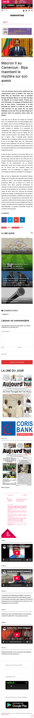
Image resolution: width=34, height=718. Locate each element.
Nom (2, 347)
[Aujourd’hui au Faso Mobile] (17, 705)
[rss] (26, 10)
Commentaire (5, 331)
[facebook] (29, 10)
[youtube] (23, 10)
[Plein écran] (30, 560)
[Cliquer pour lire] (17, 246)
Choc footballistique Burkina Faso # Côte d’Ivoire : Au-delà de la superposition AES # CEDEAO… (15, 266)
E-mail (19, 347)
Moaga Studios (5, 714)
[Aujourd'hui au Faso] (17, 15)
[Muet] (27, 560)
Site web (3, 354)
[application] (17, 553)
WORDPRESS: (5, 314)
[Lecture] (4, 560)
